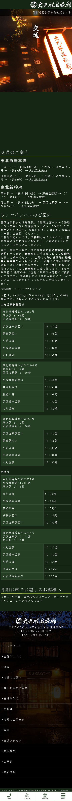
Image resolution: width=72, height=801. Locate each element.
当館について (13, 656)
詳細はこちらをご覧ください (21, 289)
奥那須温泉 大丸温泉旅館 (35, 790)
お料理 (8, 709)
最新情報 (10, 772)
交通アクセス (13, 740)
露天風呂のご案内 (16, 688)
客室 (7, 730)
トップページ (13, 646)
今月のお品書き (14, 719)
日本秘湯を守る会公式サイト (51, 12)
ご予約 (8, 762)
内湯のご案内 (13, 677)
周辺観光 (10, 751)
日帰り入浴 (11, 698)
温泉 (7, 667)
